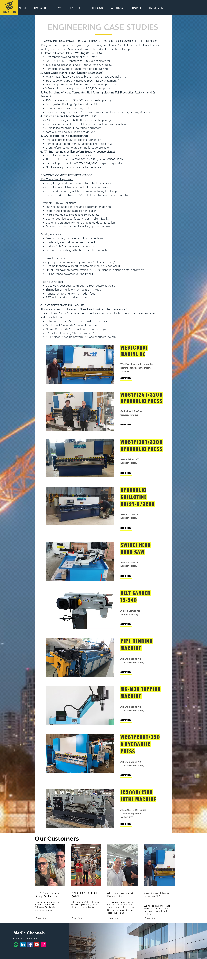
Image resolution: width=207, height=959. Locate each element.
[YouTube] (36, 944)
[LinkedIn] (23, 944)
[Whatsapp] (16, 944)
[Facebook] (30, 944)
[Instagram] (43, 944)
